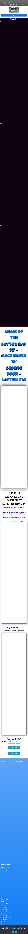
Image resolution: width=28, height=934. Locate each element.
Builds (2, 901)
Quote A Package (4, 913)
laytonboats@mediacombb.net (7, 870)
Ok (12, 932)
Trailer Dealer (4, 921)
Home (2, 897)
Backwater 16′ (5, 909)
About (10, 2)
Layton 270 (5, 905)
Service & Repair (4, 899)
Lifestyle (6, 4)
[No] (26, 929)
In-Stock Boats (6, 911)
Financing (6, 2)
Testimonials (15, 2)
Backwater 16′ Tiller (7, 917)
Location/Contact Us (13, 4)
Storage (3, 923)
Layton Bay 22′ (6, 903)
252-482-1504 (21, 4)
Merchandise (21, 2)
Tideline (4, 907)
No (16, 932)
